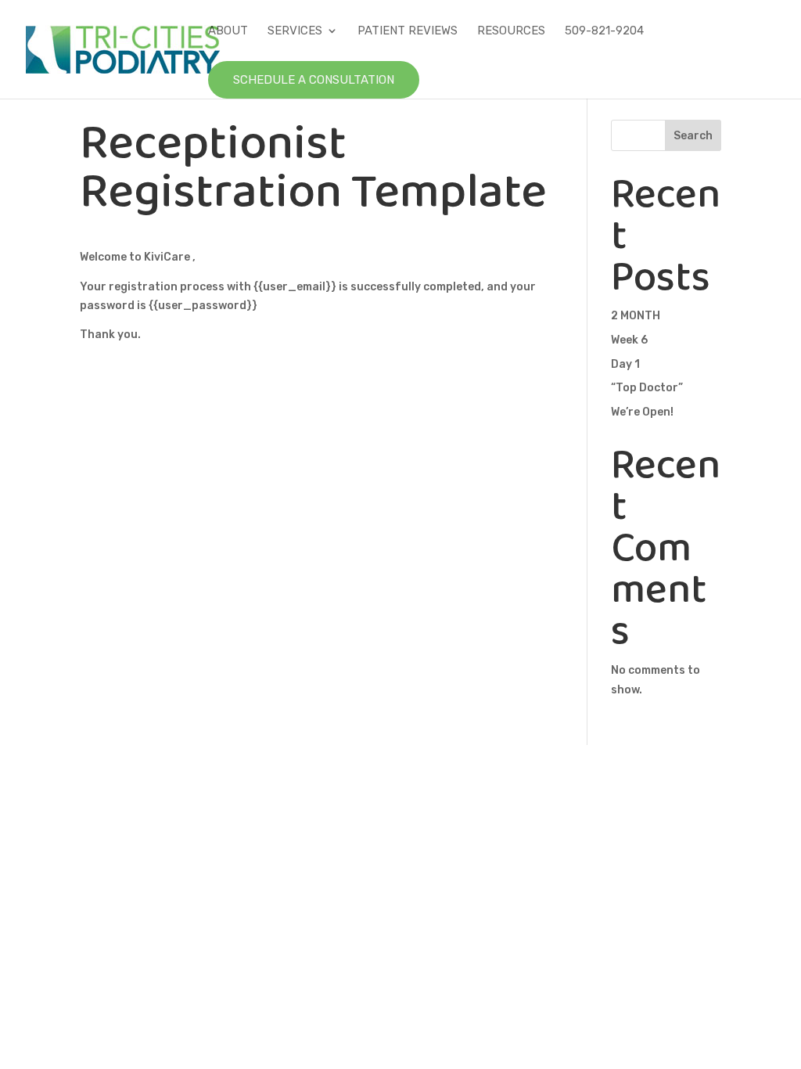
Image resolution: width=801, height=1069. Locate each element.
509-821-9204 (604, 31)
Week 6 (629, 340)
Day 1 (625, 364)
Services (295, 31)
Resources (511, 31)
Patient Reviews (407, 31)
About (228, 31)
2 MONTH (635, 315)
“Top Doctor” (647, 387)
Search (693, 135)
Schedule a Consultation (313, 80)
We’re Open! (642, 412)
